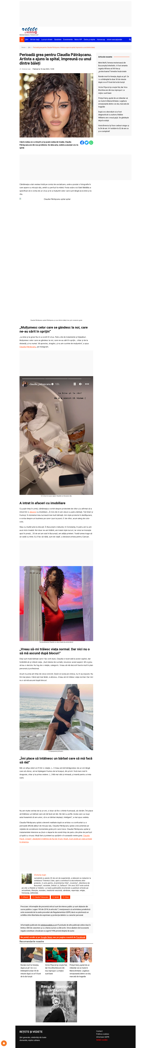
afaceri (25, 897)
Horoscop (101, 39)
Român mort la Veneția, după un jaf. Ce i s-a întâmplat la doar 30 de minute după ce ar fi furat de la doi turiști (113, 79)
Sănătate (57, 39)
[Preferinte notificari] (4, 1043)
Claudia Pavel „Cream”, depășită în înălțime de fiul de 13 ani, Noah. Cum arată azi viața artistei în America (56, 838)
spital (57, 897)
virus (67, 897)
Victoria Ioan (26, 69)
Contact (99, 1031)
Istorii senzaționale (114, 39)
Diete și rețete (89, 39)
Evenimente (68, 39)
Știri (26, 39)
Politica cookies (102, 1034)
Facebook (80, 937)
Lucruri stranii (46, 39)
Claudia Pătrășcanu (28, 347)
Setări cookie (101, 1040)
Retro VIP (78, 39)
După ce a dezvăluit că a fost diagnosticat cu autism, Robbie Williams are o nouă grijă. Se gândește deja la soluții (113, 116)
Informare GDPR (102, 1037)
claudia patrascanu (41, 897)
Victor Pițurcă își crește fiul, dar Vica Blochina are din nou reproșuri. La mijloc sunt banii (112, 90)
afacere (33, 512)
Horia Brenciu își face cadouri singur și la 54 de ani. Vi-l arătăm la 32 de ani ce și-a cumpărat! (113, 128)
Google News (46, 937)
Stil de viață (34, 39)
